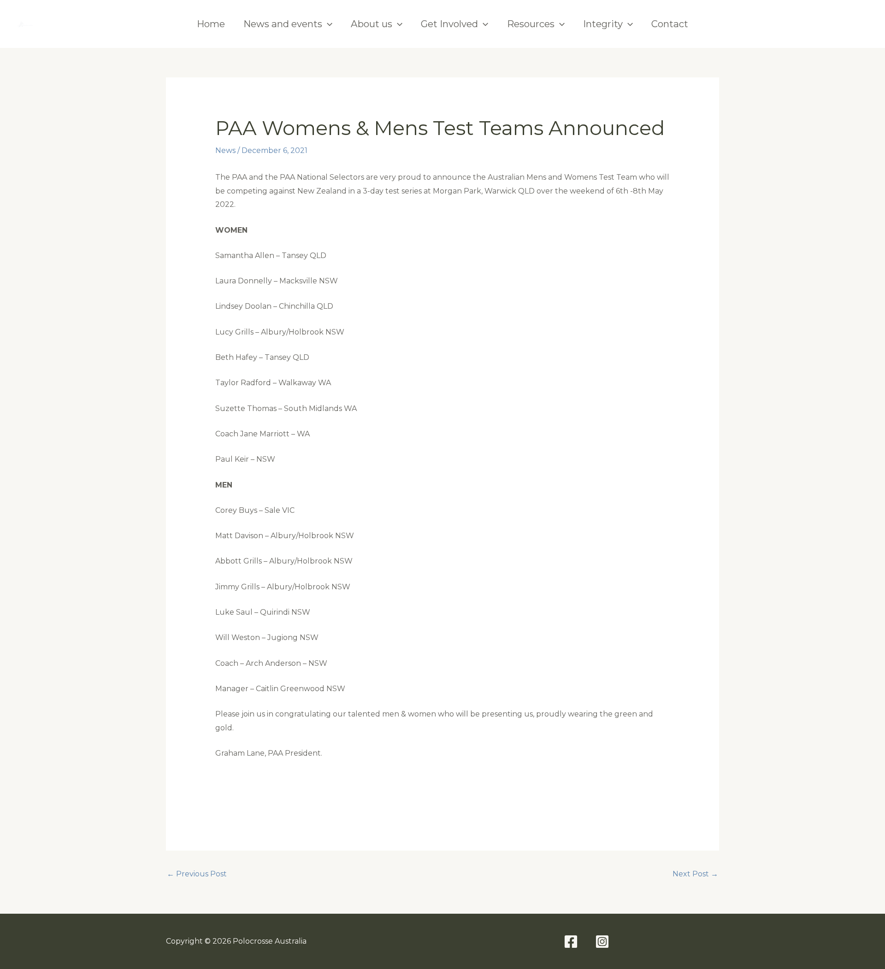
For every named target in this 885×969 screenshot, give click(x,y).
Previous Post (197, 873)
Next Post (695, 873)
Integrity (603, 23)
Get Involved (449, 23)
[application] (327, 24)
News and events (282, 23)
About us (371, 23)
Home (211, 23)
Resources (531, 23)
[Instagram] (859, 24)
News (225, 150)
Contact (669, 23)
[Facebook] (827, 24)
